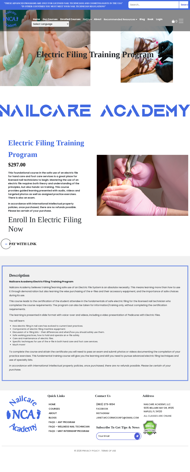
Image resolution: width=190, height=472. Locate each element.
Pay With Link (23, 244)
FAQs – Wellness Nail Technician (69, 426)
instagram (102, 413)
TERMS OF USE (108, 450)
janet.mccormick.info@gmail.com (117, 417)
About (53, 413)
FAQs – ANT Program (62, 422)
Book (150, 19)
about (97, 19)
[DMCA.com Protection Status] (149, 427)
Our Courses (50, 19)
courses (54, 408)
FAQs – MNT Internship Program (69, 431)
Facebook (102, 408)
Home (36, 19)
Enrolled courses (70, 19)
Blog (142, 19)
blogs (53, 417)
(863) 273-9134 (105, 404)
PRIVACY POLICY (91, 450)
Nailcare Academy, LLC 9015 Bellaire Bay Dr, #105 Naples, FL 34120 (159, 408)
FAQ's (86, 19)
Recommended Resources (120, 19)
